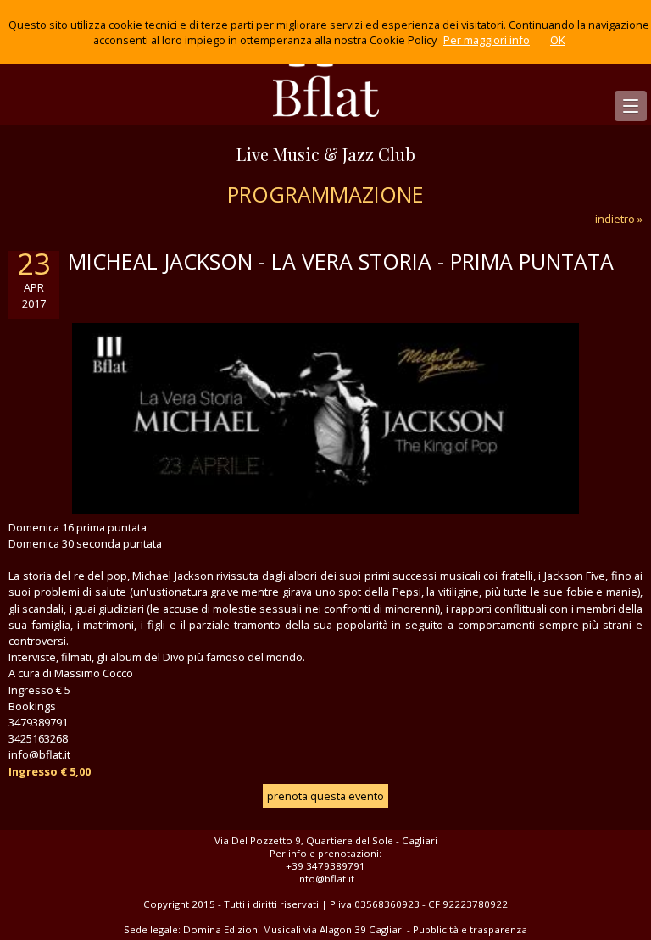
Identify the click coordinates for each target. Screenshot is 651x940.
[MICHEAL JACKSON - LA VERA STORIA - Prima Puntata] (325, 510)
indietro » (619, 218)
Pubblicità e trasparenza (470, 929)
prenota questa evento (325, 796)
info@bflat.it (325, 878)
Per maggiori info (486, 39)
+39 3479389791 (325, 865)
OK (557, 39)
